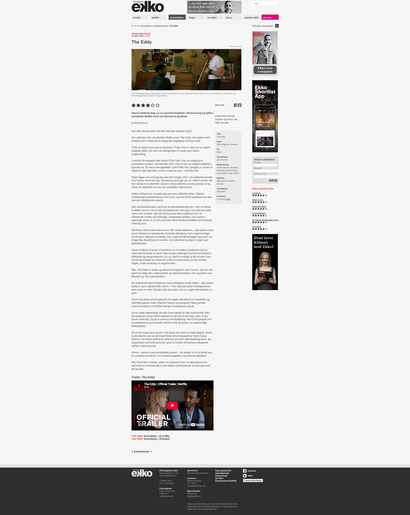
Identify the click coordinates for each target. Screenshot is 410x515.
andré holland (221, 115)
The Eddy (173, 25)
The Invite (256, 227)
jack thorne (228, 119)
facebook (251, 470)
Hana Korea (257, 200)
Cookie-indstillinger (253, 480)
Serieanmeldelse (160, 25)
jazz (236, 119)
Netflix (228, 199)
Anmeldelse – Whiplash (157, 438)
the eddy (225, 122)
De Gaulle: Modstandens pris (265, 220)
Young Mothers (259, 213)
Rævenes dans (259, 206)
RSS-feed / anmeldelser (262, 25)
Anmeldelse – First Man (157, 435)
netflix (217, 122)
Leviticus (256, 193)
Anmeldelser (146, 25)
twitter (250, 475)
